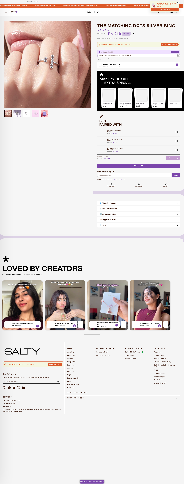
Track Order (158, 380)
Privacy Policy (159, 355)
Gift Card (70, 388)
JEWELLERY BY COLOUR (77, 393)
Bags (69, 375)
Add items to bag (173, 158)
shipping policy (123, 179)
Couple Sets (71, 355)
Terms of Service (160, 358)
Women (13, 12)
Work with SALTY (160, 383)
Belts (69, 381)
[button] (103, 30)
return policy (112, 179)
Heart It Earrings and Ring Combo (114, 140)
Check (176, 175)
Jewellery (70, 352)
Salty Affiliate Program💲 (134, 352)
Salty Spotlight (130, 358)
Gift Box (70, 358)
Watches (70, 371)
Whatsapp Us (7, 406)
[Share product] (133, 33)
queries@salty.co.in (9, 403)
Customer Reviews (103, 355)
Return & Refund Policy (162, 362)
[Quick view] (37, 326)
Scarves (70, 368)
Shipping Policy (159, 373)
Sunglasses (71, 362)
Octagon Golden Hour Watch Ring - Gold (115, 149)
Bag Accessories (73, 378)
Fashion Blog (129, 355)
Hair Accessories (73, 384)
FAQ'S (156, 370)
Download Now (168, 44)
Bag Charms (71, 365)
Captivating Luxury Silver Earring (114, 131)
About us (157, 352)
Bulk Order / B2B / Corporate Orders (164, 366)
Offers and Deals (102, 352)
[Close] (178, 3)
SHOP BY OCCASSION (76, 398)
